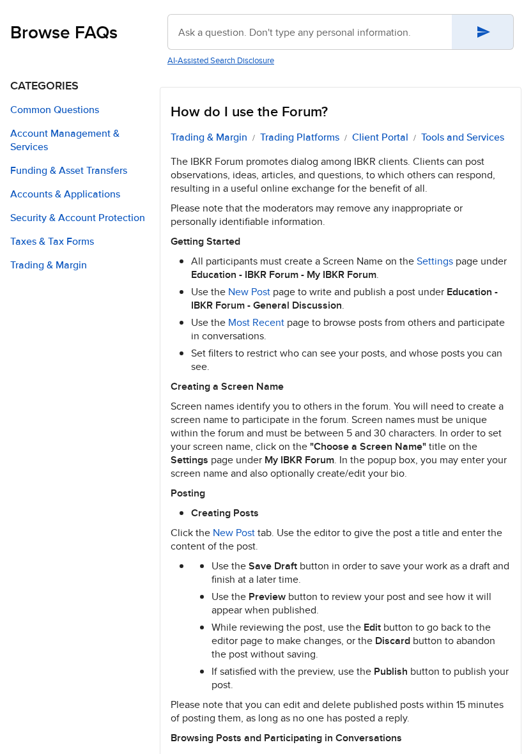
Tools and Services (462, 137)
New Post (249, 291)
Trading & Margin (209, 137)
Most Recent (256, 322)
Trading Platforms (299, 137)
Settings (435, 261)
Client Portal (380, 137)
